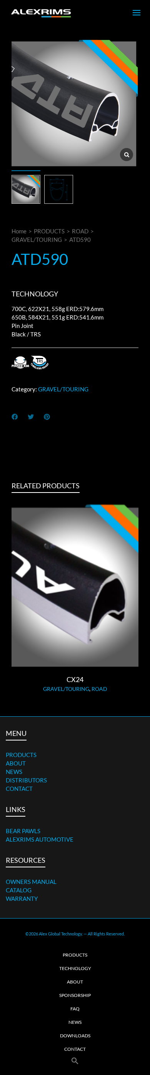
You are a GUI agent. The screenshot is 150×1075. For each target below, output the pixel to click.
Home (19, 231)
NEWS (14, 771)
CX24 (75, 679)
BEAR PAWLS (23, 830)
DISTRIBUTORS (26, 780)
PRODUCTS (49, 231)
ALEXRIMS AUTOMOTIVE (39, 839)
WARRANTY (22, 898)
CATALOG (19, 890)
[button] (75, 1061)
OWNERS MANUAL (31, 881)
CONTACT (19, 788)
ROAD (80, 231)
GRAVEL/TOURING (37, 239)
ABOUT (16, 763)
